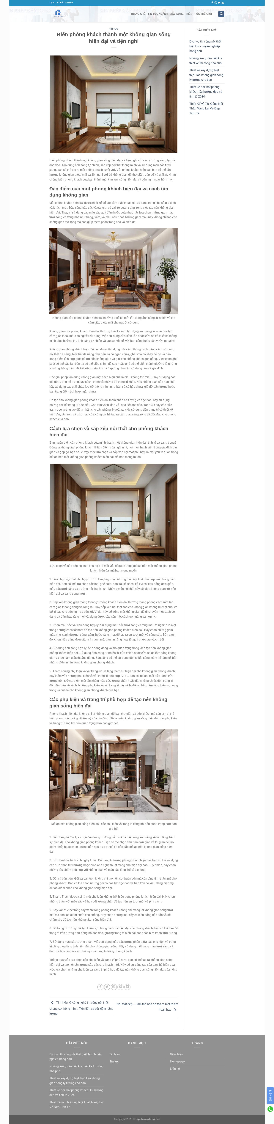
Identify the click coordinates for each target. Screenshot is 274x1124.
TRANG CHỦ (138, 13)
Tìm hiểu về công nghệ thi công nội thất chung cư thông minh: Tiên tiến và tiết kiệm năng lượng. (81, 1008)
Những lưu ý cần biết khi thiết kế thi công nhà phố (205, 61)
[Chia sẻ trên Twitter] (107, 987)
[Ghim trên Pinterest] (120, 987)
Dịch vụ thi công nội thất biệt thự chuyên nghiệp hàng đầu (205, 46)
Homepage (177, 1061)
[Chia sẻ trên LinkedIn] (127, 987)
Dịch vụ (115, 1054)
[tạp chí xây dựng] (87, 14)
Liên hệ (175, 1068)
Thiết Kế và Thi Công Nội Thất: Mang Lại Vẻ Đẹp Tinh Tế (206, 108)
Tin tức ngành (158, 13)
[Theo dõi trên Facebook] (212, 2)
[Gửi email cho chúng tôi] (223, 2)
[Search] (221, 14)
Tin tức (113, 29)
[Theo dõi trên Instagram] (216, 2)
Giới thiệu (176, 1054)
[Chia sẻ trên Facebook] (100, 987)
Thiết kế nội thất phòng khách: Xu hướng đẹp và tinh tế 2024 (205, 91)
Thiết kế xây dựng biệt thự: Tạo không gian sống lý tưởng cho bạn (206, 75)
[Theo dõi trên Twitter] (219, 2)
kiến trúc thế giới (199, 13)
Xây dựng (177, 13)
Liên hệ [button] (270, 1095)
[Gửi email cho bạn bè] (114, 987)
